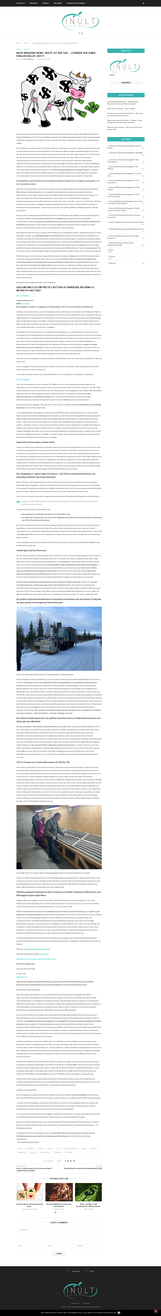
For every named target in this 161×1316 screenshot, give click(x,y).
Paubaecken (22, 1152)
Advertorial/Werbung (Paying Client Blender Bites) (126, 222)
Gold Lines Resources (71, 1148)
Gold (58, 1148)
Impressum (75, 1303)
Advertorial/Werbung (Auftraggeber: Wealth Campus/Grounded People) (125, 209)
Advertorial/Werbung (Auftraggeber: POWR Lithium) (125, 188)
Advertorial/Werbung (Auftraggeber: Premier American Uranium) (125, 195)
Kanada (84, 1148)
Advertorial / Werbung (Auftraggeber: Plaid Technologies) (125, 161)
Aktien (20, 1148)
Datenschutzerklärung (76, 3)
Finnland (50, 1148)
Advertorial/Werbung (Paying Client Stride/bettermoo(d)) (125, 244)
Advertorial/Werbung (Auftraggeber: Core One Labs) (125, 175)
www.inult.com (21, 977)
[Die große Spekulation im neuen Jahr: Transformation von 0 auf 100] (59, 1192)
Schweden (58, 1152)
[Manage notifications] (156, 1311)
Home (18, 43)
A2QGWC (26, 303)
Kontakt (45, 3)
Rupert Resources (45, 1152)
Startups (27, 49)
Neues (26, 43)
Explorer (40, 1148)
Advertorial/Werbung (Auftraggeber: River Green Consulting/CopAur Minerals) (125, 202)
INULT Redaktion (28, 59)
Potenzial (32, 1152)
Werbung (126, 263)
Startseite (20, 3)
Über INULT (34, 3)
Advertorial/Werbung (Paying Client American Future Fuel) (125, 216)
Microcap (93, 1148)
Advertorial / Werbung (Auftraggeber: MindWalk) (126, 153)
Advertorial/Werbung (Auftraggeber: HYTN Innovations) (125, 181)
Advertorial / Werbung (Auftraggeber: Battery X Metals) (125, 147)
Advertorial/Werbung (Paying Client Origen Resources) (125, 237)
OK (119, 1312)
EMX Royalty (30, 1148)
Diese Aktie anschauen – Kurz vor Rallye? (121, 109)
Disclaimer (58, 3)
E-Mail (112, 75)
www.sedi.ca (44, 954)
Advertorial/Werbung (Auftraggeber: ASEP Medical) (125, 168)
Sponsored (68, 1152)
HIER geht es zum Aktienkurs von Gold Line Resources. (36, 959)
